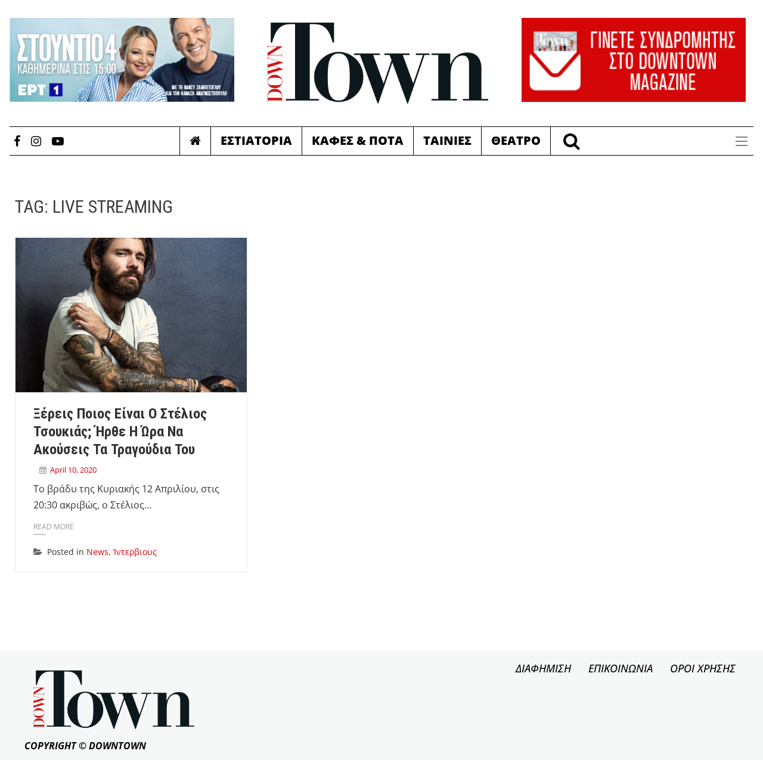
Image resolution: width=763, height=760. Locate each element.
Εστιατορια (256, 140)
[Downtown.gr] (378, 63)
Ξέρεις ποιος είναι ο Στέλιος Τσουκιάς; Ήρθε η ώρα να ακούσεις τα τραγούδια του (120, 431)
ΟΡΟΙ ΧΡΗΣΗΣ (703, 668)
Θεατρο (516, 140)
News (97, 551)
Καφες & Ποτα (358, 140)
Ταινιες (447, 140)
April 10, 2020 (73, 469)
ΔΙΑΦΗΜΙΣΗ (543, 668)
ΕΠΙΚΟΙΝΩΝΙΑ (620, 668)
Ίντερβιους (135, 551)
